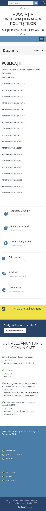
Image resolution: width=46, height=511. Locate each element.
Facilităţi (9, 476)
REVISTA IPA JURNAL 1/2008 (12, 167)
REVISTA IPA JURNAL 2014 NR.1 (13, 109)
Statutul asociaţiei (20, 226)
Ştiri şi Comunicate (14, 454)
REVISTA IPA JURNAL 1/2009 (12, 154)
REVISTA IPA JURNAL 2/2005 (12, 186)
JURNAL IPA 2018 (8, 77)
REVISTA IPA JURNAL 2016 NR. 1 (13, 90)
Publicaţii (13, 272)
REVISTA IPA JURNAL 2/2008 (12, 161)
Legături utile (11, 480)
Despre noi (10, 450)
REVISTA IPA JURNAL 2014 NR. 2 (13, 103)
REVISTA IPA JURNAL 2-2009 (12, 148)
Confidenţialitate (25, 507)
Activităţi (9, 458)
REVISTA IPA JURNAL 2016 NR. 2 (13, 84)
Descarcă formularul (14, 330)
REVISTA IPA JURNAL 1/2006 (12, 180)
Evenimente (11, 472)
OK (36, 3)
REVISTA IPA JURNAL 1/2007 (12, 173)
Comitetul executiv (20, 210)
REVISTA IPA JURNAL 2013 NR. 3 (13, 116)
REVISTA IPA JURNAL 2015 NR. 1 (13, 96)
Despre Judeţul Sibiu (21, 241)
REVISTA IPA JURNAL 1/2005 (12, 193)
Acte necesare (16, 257)
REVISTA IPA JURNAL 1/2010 (12, 141)
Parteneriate (15, 287)
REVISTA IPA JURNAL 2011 (11, 135)
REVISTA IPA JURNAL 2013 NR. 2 (13, 122)
